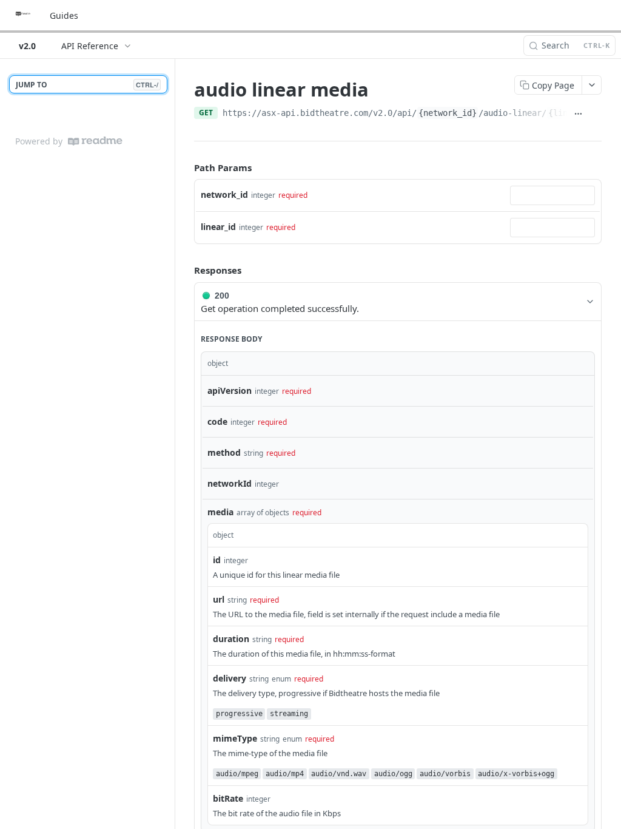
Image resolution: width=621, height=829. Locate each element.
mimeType (235, 738)
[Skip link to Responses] (185, 270)
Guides (64, 15)
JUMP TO (87, 85)
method (224, 452)
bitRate (228, 798)
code (217, 421)
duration (231, 639)
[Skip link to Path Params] (185, 167)
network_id (224, 194)
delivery (229, 678)
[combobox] (552, 195)
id (217, 560)
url (218, 599)
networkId (229, 483)
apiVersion (229, 390)
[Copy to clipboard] (595, 114)
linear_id (218, 226)
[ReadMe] (95, 141)
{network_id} (447, 113)
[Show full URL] (578, 114)
